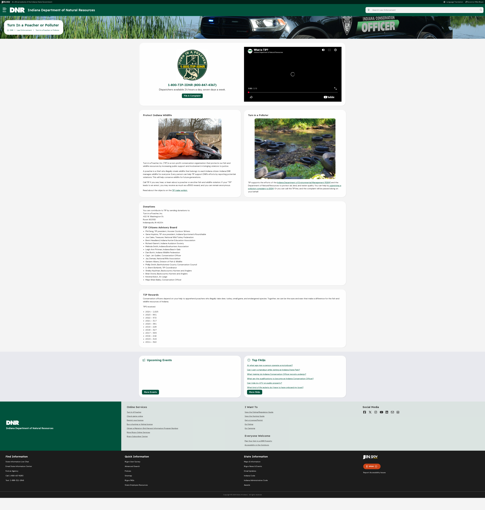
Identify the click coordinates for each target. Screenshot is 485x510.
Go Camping (250, 428)
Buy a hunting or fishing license (140, 424)
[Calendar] (398, 412)
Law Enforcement (24, 30)
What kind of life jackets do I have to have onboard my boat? (275, 387)
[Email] (392, 412)
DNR (11, 30)
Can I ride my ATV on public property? (264, 383)
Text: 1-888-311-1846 (15, 480)
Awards (247, 485)
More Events (150, 392)
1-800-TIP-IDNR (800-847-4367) (192, 85)
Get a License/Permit (254, 420)
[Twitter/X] (370, 412)
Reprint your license (135, 420)
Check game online (135, 416)
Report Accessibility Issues (374, 472)
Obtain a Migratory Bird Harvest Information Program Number (152, 428)
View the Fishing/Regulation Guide (259, 412)
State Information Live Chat (17, 462)
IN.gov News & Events (253, 466)
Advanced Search (132, 466)
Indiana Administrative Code (256, 480)
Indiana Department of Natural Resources (61, 10)
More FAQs (254, 392)
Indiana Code (249, 476)
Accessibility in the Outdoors (257, 445)
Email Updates (250, 471)
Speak (371, 466)
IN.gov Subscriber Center (137, 436)
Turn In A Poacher (134, 412)
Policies (128, 471)
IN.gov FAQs (129, 480)
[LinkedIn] (387, 412)
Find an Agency (12, 471)
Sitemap (128, 476)
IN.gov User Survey (132, 462)
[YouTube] (381, 412)
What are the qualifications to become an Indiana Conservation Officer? (280, 378)
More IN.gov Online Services (138, 432)
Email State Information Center (19, 466)
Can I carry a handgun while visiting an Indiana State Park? (273, 369)
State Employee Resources (136, 485)
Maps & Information (252, 462)
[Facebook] (365, 412)
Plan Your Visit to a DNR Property (258, 441)
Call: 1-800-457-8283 (14, 476)
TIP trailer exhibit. (180, 190)
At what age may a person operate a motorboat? (270, 365)
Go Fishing (249, 424)
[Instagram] (376, 412)
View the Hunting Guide (254, 416)
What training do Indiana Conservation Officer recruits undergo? (276, 374)
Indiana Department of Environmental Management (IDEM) (304, 182)
